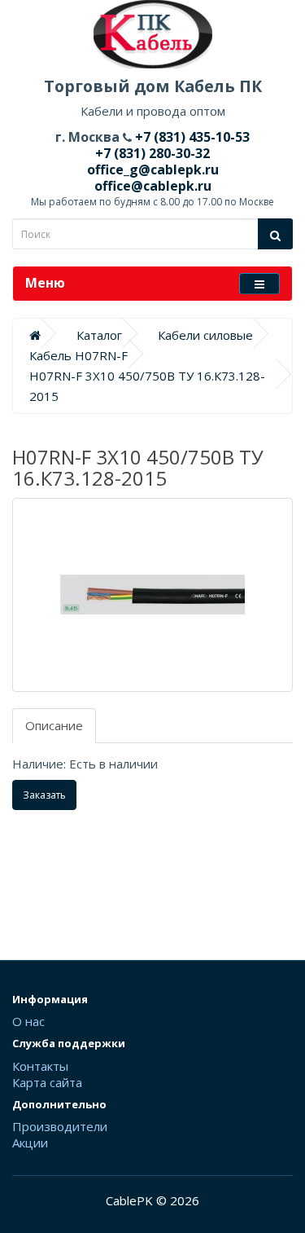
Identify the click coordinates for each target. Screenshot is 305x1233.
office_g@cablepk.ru (153, 169)
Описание (54, 725)
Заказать (44, 795)
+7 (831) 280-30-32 (152, 153)
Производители (59, 1126)
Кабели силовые (205, 335)
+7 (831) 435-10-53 (191, 137)
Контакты (40, 1066)
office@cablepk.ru (152, 186)
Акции (30, 1142)
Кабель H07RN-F (78, 355)
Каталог (99, 335)
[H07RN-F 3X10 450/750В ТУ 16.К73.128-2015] (152, 595)
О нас (28, 1021)
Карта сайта (47, 1082)
